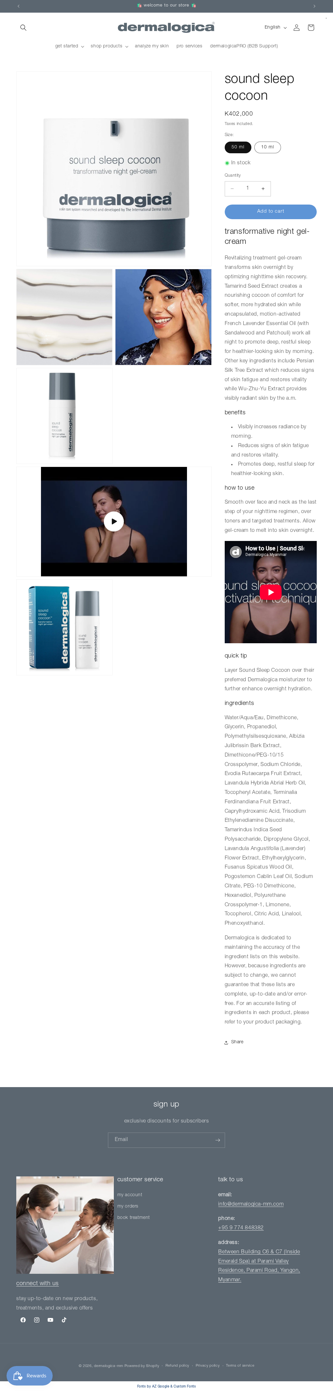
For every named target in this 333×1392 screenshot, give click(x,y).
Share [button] (237, 1042)
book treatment (133, 1218)
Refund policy (177, 1366)
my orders (128, 1206)
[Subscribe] (217, 1140)
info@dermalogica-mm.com (251, 1204)
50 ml (238, 147)
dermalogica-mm (108, 1366)
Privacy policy (208, 1366)
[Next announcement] (314, 6)
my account (129, 1195)
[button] (23, 27)
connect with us (37, 1284)
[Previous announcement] (18, 6)
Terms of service (240, 1366)
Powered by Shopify (142, 1366)
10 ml (267, 147)
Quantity (233, 176)
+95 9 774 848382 (241, 1228)
